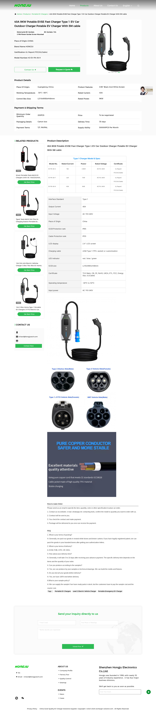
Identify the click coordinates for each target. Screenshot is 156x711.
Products (84, 5)
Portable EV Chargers (40, 14)
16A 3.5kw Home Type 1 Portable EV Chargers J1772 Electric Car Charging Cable (28, 309)
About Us (98, 5)
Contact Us (112, 5)
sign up (135, 692)
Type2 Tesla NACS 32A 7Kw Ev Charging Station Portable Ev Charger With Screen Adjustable (28, 221)
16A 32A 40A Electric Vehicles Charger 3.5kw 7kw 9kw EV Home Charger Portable (28, 265)
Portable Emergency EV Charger (110, 591)
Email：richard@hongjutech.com (30, 677)
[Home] (22, 5)
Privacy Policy (32, 709)
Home (72, 5)
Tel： (19, 673)
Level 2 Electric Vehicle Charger (84, 591)
